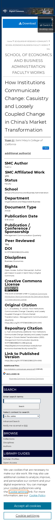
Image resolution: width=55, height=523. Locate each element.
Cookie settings (18, 491)
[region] (27, 493)
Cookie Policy (37, 495)
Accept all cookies (27, 506)
